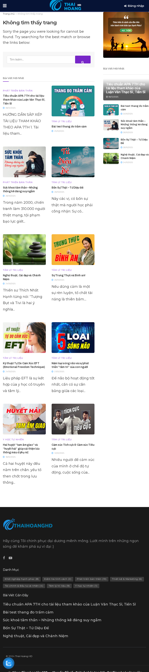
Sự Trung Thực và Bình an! (68, 275)
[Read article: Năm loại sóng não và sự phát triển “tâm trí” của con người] (73, 337)
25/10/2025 (127, 113)
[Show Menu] (5, 6)
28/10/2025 (127, 132)
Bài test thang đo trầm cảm (69, 126)
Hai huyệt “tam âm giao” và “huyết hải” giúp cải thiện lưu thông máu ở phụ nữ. (21, 448)
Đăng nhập (136, 6)
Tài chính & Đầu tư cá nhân (24, 585)
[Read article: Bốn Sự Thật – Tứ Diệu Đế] (73, 162)
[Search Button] (83, 59)
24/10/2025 (127, 162)
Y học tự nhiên (13, 440)
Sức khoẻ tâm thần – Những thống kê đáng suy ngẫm (134, 124)
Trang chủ (9, 13)
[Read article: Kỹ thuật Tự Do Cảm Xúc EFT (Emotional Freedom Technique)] (24, 337)
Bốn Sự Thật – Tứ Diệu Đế (67, 187)
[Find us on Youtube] (10, 558)
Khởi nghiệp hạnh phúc (22, 579)
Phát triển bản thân (18, 91)
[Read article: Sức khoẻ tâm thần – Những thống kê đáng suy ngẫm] (24, 162)
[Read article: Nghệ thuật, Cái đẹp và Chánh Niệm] (24, 249)
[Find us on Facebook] (4, 558)
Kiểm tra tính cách (57, 579)
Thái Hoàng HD (23, 656)
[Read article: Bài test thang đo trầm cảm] (73, 101)
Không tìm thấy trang (30, 13)
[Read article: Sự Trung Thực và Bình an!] (73, 249)
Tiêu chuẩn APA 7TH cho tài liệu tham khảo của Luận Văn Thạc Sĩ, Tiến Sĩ (24, 99)
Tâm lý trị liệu (62, 121)
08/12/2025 (113, 97)
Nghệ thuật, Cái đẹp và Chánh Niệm (35, 636)
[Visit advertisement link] (126, 35)
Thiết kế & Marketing (127, 579)
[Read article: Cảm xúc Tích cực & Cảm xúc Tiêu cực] (73, 419)
